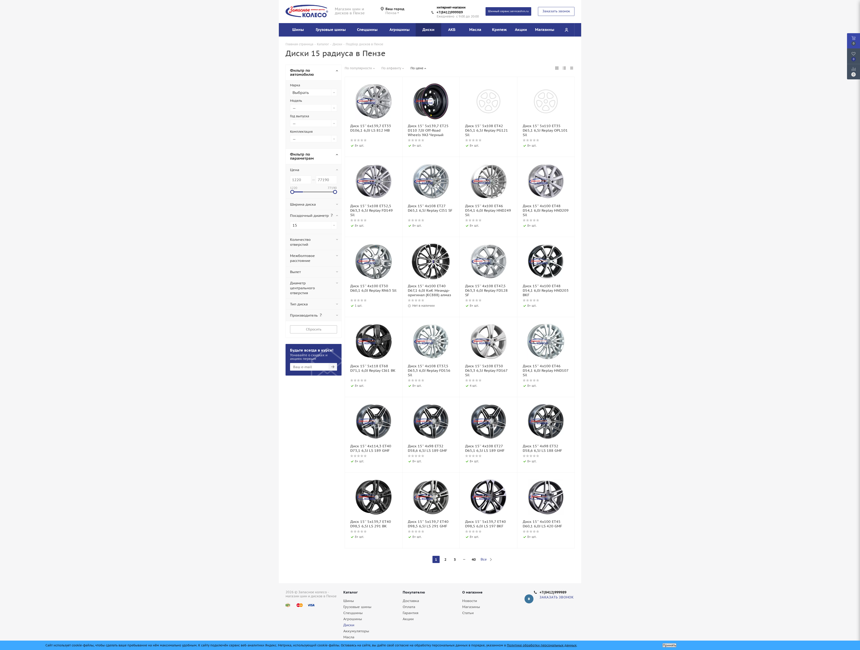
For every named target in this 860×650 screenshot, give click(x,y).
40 (474, 559)
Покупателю (414, 592)
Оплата (409, 606)
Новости (469, 600)
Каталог (350, 592)
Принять (669, 645)
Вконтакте (529, 598)
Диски (348, 625)
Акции (408, 619)
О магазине (472, 592)
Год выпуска (299, 116)
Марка (295, 85)
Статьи (468, 613)
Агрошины (352, 619)
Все (484, 559)
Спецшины (353, 613)
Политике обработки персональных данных (541, 645)
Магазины (471, 606)
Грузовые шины (357, 606)
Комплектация (301, 132)
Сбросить (313, 329)
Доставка (411, 600)
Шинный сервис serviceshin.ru (508, 11)
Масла (348, 637)
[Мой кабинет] (566, 30)
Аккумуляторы (356, 631)
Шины (348, 600)
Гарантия (410, 613)
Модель (296, 101)
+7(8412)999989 (449, 12)
